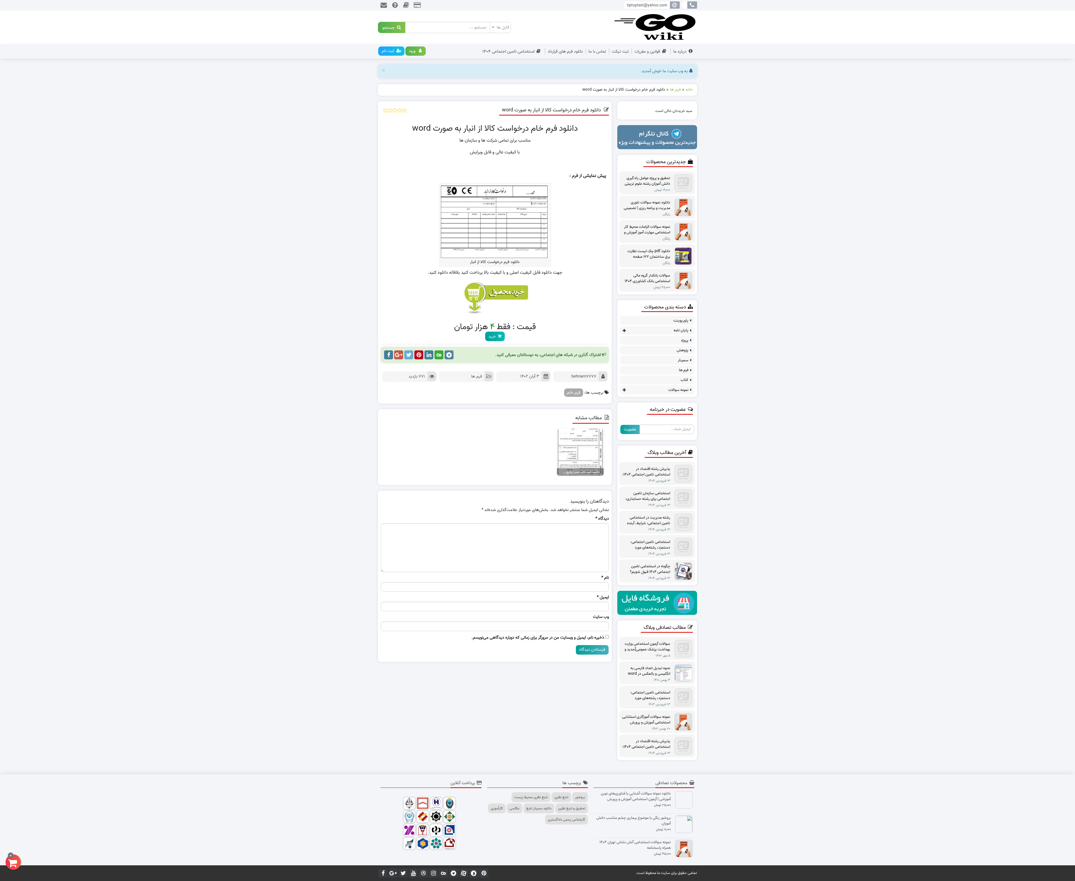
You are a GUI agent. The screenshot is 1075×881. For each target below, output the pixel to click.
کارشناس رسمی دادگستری (566, 820)
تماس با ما (597, 51)
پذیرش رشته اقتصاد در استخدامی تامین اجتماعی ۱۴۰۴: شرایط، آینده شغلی (646, 471)
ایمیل (603, 597)
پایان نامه (681, 330)
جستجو (389, 27)
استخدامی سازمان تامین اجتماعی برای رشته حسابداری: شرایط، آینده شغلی (647, 496)
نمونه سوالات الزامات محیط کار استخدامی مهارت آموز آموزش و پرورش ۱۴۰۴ (647, 229)
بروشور (580, 797)
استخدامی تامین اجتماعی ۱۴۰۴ (508, 51)
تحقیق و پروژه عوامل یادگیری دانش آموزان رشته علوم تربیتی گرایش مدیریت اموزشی (647, 181)
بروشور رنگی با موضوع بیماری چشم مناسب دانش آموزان (633, 820)
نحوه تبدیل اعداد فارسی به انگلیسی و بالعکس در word (649, 671)
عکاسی (515, 808)
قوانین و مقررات (647, 51)
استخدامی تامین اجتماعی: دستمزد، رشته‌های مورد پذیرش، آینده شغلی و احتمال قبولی (648, 544)
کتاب (684, 380)
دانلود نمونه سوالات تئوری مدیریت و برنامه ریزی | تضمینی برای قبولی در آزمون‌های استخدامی (647, 205)
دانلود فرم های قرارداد (565, 51)
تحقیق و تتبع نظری (571, 808)
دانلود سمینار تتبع (538, 808)
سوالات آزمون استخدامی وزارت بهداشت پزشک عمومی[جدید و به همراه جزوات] (647, 646)
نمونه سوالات (678, 390)
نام (605, 578)
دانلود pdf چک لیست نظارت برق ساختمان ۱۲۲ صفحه (648, 254)
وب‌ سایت (601, 617)
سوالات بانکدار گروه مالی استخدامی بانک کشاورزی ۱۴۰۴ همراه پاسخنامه (647, 278)
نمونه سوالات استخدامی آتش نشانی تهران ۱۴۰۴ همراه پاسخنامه (635, 845)
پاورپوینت (680, 320)
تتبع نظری (561, 797)
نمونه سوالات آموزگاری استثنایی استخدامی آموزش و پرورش (646, 719)
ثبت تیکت (620, 51)
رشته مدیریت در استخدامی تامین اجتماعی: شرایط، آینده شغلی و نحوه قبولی (648, 520)
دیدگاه (602, 519)
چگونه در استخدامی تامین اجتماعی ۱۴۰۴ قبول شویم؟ (650, 569)
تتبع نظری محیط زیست (531, 797)
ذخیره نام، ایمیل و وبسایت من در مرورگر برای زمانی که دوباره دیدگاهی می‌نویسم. (537, 638)
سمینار (683, 360)
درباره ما (679, 51)
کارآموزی (497, 808)
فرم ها (476, 376)
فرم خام (573, 392)
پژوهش (682, 350)
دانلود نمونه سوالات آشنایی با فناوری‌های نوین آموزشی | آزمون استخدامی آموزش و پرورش (636, 796)
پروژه (684, 340)
